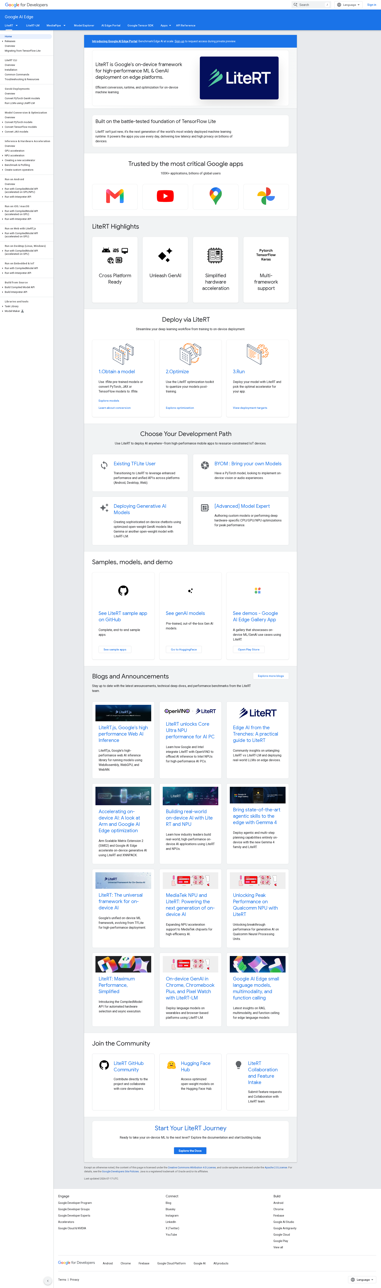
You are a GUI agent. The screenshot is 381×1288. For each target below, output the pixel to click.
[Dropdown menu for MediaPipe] (65, 25)
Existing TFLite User (135, 464)
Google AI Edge (19, 16)
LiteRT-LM (32, 25)
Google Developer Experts (74, 1215)
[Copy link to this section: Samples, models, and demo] (178, 562)
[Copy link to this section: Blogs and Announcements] (174, 676)
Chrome (278, 1209)
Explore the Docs (190, 1150)
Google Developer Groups (74, 1209)
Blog (168, 1202)
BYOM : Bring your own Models (248, 464)
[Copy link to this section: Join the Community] (155, 1044)
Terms (62, 1279)
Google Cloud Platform (171, 1263)
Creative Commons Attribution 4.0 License (192, 1167)
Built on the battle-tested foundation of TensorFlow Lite (155, 121)
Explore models (109, 400)
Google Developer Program (75, 1202)
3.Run (239, 372)
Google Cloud (281, 1234)
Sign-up (179, 41)
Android (278, 1202)
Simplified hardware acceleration (215, 282)
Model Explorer (84, 25)
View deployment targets (250, 408)
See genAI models (185, 613)
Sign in (371, 4)
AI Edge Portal (110, 25)
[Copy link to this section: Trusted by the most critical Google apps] (249, 164)
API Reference (185, 25)
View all (278, 1247)
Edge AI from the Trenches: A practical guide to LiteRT (255, 734)
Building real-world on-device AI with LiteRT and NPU (189, 818)
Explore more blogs (271, 676)
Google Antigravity (284, 1228)
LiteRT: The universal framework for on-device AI (121, 901)
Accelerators (66, 1222)
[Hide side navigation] (48, 1281)
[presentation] (190, 164)
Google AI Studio (283, 1222)
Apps (164, 25)
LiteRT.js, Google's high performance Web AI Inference (123, 734)
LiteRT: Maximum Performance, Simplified (117, 985)
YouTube (171, 1234)
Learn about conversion (115, 408)
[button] (26, 41)
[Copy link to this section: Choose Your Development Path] (237, 434)
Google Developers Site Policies (120, 1171)
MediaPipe (54, 25)
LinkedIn (171, 1222)
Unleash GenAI (165, 276)
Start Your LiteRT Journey (190, 1128)
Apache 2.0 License (276, 1167)
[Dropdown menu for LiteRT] (18, 25)
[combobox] (311, 4)
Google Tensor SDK (140, 25)
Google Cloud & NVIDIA (72, 1228)
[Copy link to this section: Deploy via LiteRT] (215, 320)
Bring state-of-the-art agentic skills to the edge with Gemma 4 (256, 816)
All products (221, 1263)
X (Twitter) (172, 1228)
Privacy (74, 1279)
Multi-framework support (266, 282)
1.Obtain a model (117, 372)
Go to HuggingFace (184, 649)
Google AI (200, 1263)
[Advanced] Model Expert (242, 506)
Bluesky (170, 1209)
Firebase (278, 1215)
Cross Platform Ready (115, 279)
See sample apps (115, 649)
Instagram (172, 1215)
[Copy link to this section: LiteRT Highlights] (144, 226)
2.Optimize (177, 372)
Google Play (280, 1241)
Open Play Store (249, 649)
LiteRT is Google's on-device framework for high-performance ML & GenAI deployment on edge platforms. (138, 71)
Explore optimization (180, 408)
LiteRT (9, 25)
